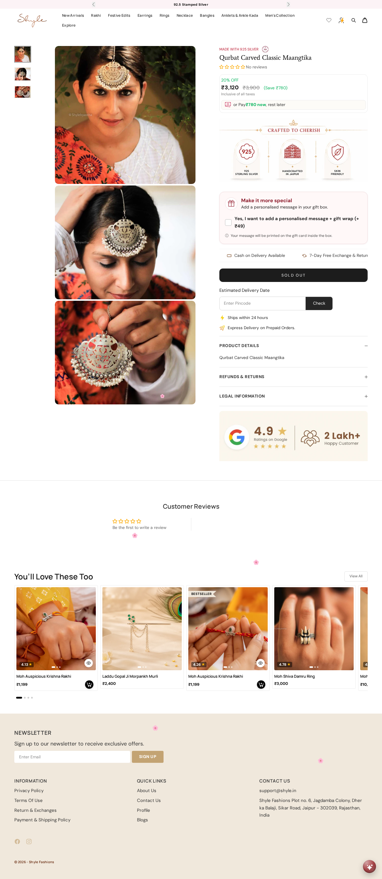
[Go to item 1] (22, 54)
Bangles (207, 15)
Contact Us (149, 800)
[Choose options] (88, 663)
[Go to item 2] (22, 74)
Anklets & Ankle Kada (239, 15)
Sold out (293, 275)
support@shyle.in (277, 791)
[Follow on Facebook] (17, 841)
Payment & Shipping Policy (42, 820)
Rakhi (96, 15)
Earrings (145, 15)
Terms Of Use (28, 800)
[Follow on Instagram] (29, 841)
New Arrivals (73, 15)
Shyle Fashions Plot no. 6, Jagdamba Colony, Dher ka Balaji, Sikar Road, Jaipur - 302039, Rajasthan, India (310, 807)
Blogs (142, 820)
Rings (165, 15)
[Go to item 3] (22, 92)
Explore (69, 25)
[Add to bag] (89, 684)
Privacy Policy (29, 791)
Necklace (185, 15)
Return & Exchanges (35, 810)
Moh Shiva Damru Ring (294, 676)
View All (356, 576)
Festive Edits (119, 15)
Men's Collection (280, 15)
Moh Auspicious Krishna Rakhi (43, 676)
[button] (232, 67)
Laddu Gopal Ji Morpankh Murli (130, 676)
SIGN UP (148, 756)
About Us (146, 791)
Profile (143, 810)
